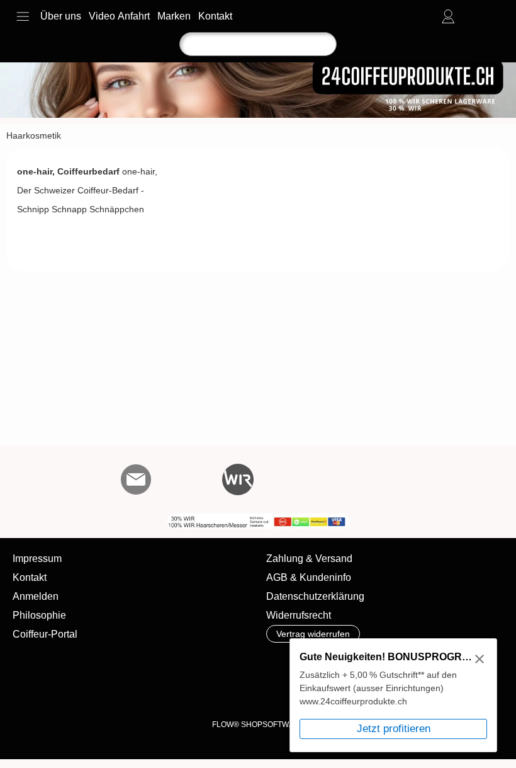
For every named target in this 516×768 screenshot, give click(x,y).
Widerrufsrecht (298, 615)
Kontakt (215, 16)
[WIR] (238, 479)
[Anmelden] (448, 16)
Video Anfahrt (119, 16)
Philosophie (39, 615)
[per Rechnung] (232, 690)
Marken (174, 16)
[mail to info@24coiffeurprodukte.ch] (136, 479)
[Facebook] (170, 479)
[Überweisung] (183, 690)
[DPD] (36, 690)
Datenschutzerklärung (315, 596)
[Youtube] (204, 479)
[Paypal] (281, 690)
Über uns (60, 16)
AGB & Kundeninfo (308, 577)
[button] (23, 16)
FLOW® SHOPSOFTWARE (258, 724)
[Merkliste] (471, 16)
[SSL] (85, 690)
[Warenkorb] (493, 16)
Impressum (37, 558)
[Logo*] (258, 67)
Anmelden (36, 596)
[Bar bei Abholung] (134, 690)
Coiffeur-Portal (45, 634)
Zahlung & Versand (309, 558)
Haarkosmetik (33, 135)
